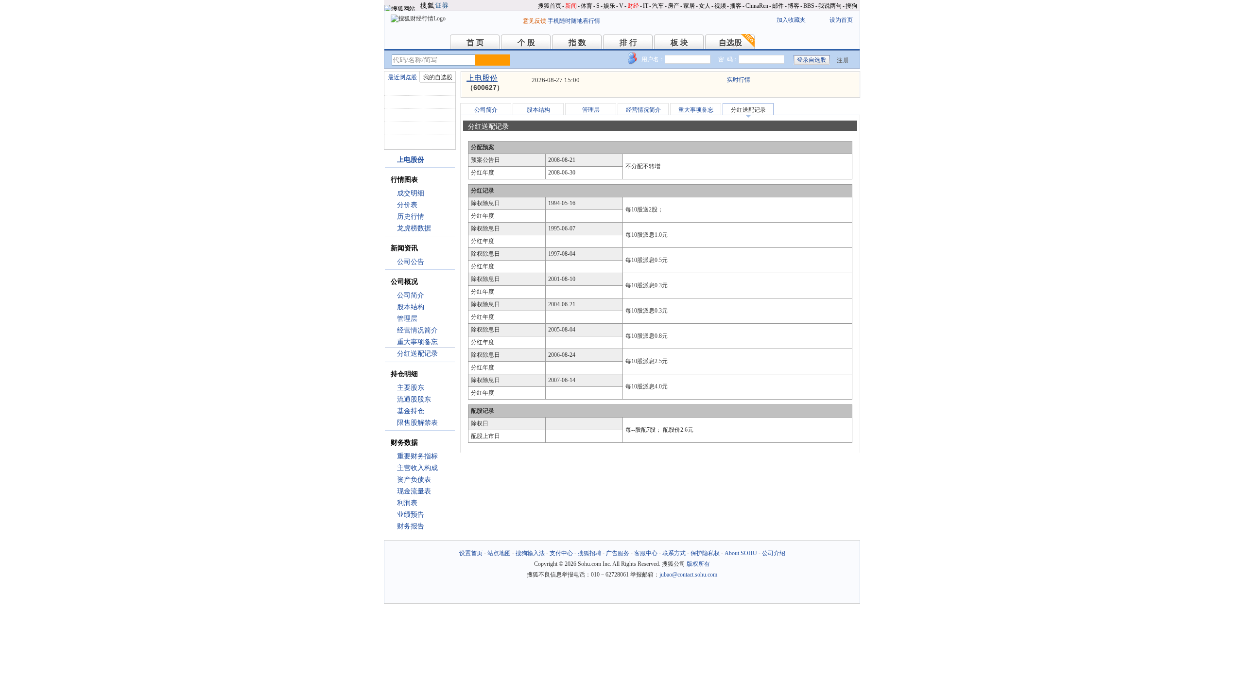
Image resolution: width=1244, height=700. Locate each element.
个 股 (526, 42)
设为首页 (841, 20)
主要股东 (410, 387)
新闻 (571, 5)
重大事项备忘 (417, 342)
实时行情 (738, 79)
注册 (843, 60)
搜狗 (851, 5)
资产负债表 (414, 479)
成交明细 (410, 193)
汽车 (658, 5)
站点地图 (499, 553)
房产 (673, 5)
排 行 (628, 42)
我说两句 (830, 5)
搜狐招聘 (589, 553)
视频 (720, 5)
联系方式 (674, 553)
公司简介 (410, 295)
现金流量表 (414, 491)
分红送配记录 (417, 353)
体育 (586, 5)
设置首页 (471, 553)
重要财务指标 (417, 456)
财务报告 (410, 526)
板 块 (679, 42)
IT (645, 5)
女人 (704, 5)
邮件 (778, 5)
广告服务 (617, 553)
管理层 (407, 318)
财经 (633, 5)
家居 (689, 5)
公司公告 (410, 261)
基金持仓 (410, 411)
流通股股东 (414, 399)
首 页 (475, 42)
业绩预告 (410, 514)
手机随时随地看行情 (574, 21)
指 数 (577, 42)
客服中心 (645, 553)
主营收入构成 (417, 468)
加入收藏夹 (791, 20)
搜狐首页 (549, 5)
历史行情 (410, 216)
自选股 (730, 42)
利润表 (407, 503)
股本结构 (410, 307)
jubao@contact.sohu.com (688, 574)
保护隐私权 (705, 553)
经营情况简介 (417, 330)
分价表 (407, 205)
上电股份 (482, 78)
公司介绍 (773, 553)
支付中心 (561, 553)
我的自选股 (437, 77)
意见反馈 (534, 21)
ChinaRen (756, 5)
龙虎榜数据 (414, 228)
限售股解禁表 (417, 422)
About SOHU (741, 553)
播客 (736, 5)
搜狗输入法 (530, 553)
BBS (808, 5)
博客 (793, 5)
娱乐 (609, 5)
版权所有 (698, 563)
